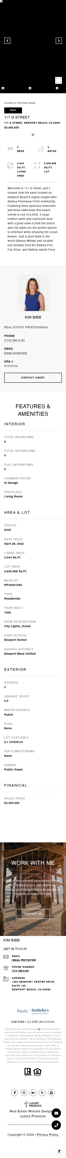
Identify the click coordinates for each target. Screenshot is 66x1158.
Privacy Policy (47, 1134)
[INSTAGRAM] (23, 1092)
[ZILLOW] (51, 1092)
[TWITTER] (42, 1092)
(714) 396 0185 (14, 340)
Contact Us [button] (33, 914)
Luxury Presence (33, 1116)
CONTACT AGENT (33, 378)
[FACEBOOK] (14, 1092)
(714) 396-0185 (20, 971)
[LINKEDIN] (33, 1092)
